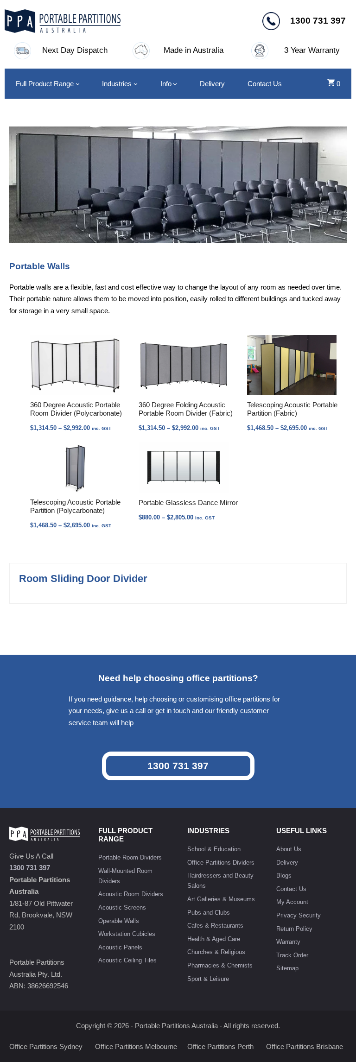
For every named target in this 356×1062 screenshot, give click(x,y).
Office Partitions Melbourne (136, 1046)
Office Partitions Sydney (46, 1046)
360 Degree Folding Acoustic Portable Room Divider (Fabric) (186, 409)
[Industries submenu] (136, 84)
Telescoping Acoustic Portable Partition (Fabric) (292, 409)
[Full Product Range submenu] (78, 84)
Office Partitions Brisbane (304, 1046)
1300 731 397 (178, 765)
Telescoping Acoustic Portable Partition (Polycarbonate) (75, 506)
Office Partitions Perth (220, 1046)
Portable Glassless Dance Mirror (188, 502)
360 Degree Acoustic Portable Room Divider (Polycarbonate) (76, 409)
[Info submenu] (175, 84)
